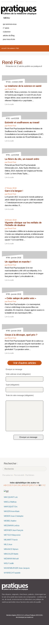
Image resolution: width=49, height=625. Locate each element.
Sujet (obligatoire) (12, 385)
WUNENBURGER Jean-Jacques (16, 568)
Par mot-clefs (19, 475)
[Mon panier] (36, 17)
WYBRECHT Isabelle (12, 573)
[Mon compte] (40, 17)
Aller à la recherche (31, 1)
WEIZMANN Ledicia (11, 526)
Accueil (3, 48)
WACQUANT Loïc (11, 497)
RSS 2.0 (19, 615)
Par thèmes (29, 475)
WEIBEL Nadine (10, 521)
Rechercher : (11, 463)
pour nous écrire (9, 39)
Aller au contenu (19, 1)
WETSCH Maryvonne (12, 535)
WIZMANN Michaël (11, 559)
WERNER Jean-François (13, 530)
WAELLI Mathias (10, 502)
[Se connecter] (45, 17)
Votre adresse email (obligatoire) (18, 374)
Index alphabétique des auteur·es (24, 482)
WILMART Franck (10, 540)
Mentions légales (11, 615)
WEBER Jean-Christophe (13, 516)
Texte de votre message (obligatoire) (20, 395)
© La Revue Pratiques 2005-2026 (32, 615)
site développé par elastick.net (24, 617)
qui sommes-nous (9, 24)
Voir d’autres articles (24, 362)
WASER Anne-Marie (11, 511)
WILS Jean (8, 544)
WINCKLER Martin (11, 554)
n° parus (6, 28)
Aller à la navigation (7, 1)
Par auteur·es (7, 475)
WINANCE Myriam (11, 549)
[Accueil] (18, 10)
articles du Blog (8, 36)
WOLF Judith (9, 563)
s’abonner (6, 32)
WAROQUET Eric (10, 507)
